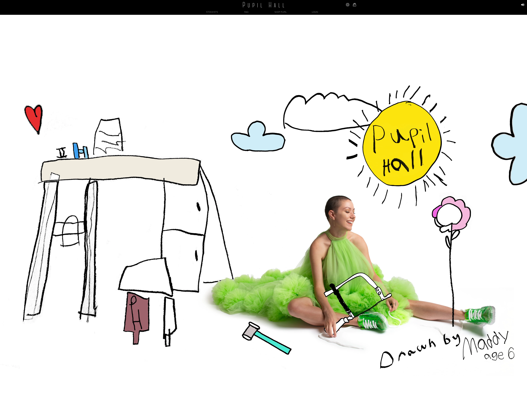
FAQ (246, 12)
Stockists (212, 12)
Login (315, 12)
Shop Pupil (280, 12)
